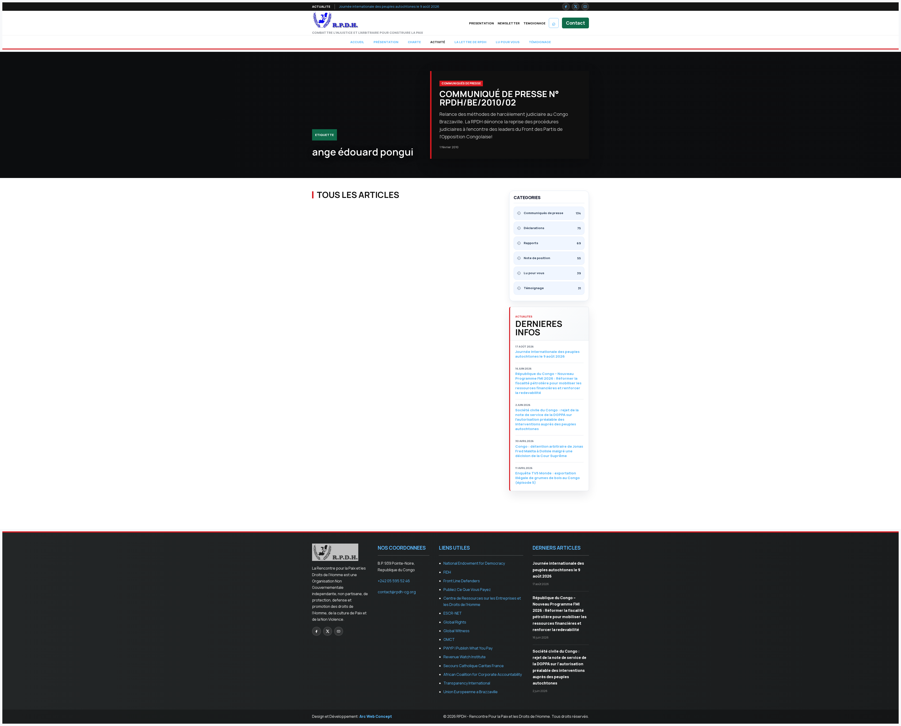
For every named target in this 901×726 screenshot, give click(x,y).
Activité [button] (437, 42)
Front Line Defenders (461, 580)
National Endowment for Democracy (474, 563)
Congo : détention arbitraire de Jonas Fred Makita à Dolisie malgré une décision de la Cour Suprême (549, 451)
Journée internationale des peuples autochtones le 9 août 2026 (389, 6)
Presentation (481, 23)
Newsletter (509, 23)
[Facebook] (566, 6)
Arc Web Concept (375, 716)
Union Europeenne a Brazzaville (470, 691)
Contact (575, 23)
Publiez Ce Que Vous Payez (467, 589)
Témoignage (540, 42)
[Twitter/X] (575, 6)
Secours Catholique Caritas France (473, 665)
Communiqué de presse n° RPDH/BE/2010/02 (499, 98)
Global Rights (454, 622)
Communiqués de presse (461, 83)
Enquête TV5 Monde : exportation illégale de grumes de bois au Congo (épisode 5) (547, 478)
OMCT (449, 639)
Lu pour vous (507, 42)
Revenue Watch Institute (464, 656)
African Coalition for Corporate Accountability (482, 674)
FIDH (447, 572)
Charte (414, 42)
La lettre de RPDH (470, 42)
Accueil (357, 42)
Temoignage (534, 23)
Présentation (386, 42)
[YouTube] (585, 6)
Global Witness (456, 630)
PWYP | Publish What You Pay (467, 648)
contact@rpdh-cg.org (397, 591)
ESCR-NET (452, 613)
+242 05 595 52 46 (394, 580)
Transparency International (466, 683)
